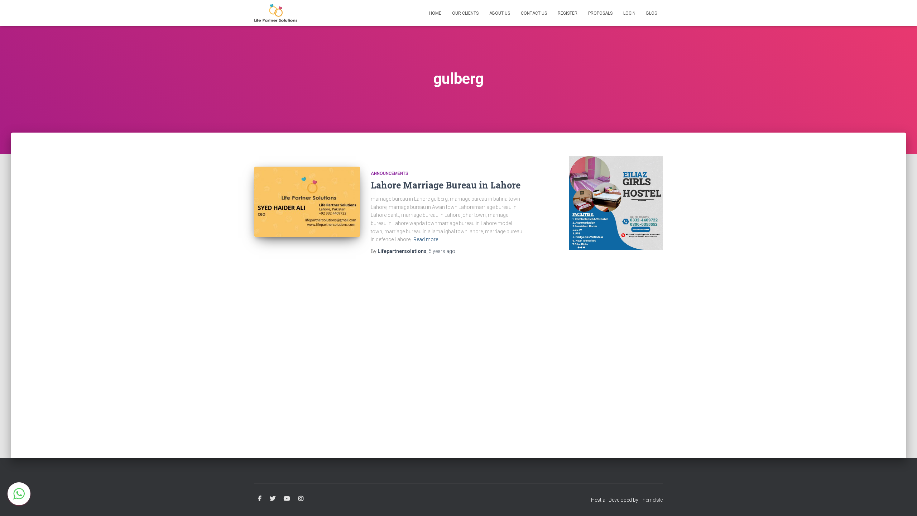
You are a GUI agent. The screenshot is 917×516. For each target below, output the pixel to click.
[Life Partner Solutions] (276, 13)
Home (435, 13)
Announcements (389, 173)
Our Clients (465, 13)
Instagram (301, 499)
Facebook (259, 499)
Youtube (287, 499)
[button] (19, 493)
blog (651, 13)
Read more (425, 239)
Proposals (600, 13)
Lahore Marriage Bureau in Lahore (445, 185)
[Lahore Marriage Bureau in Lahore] (307, 202)
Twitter (272, 499)
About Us (499, 13)
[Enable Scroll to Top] (903, 502)
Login (629, 13)
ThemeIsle (651, 500)
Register (567, 13)
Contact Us (534, 13)
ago (442, 251)
